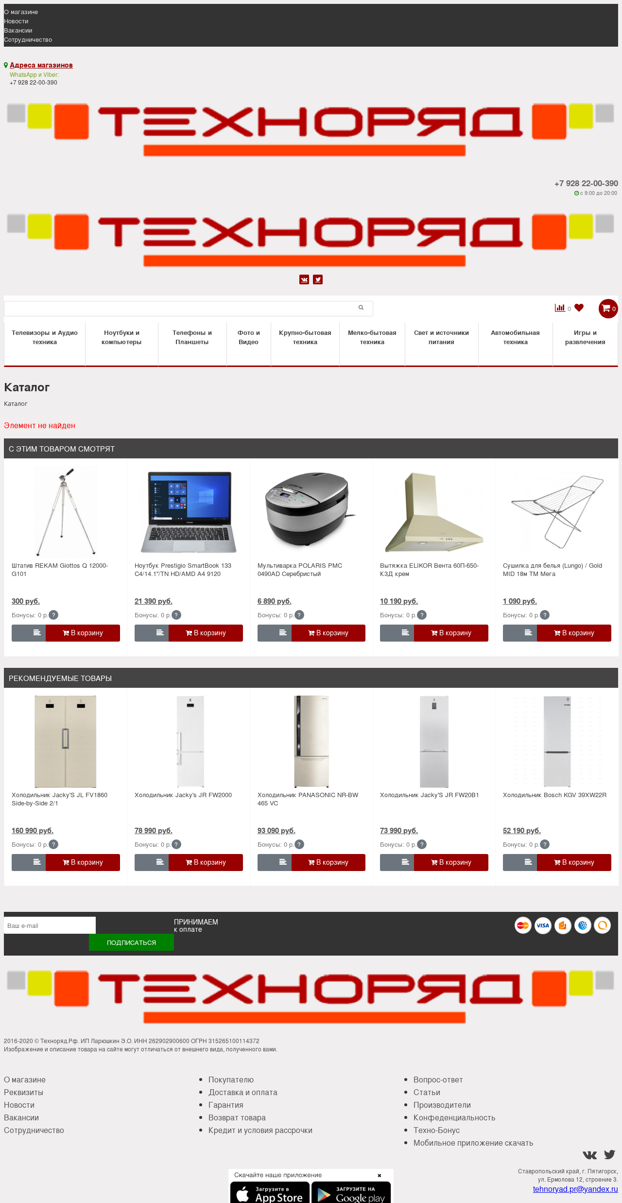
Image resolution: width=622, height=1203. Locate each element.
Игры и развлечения (585, 337)
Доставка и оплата (242, 1092)
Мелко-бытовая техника (372, 337)
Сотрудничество (28, 39)
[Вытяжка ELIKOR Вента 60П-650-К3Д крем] (434, 512)
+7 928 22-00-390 (586, 183)
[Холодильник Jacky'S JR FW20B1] (434, 742)
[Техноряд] (311, 234)
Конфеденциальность (455, 1117)
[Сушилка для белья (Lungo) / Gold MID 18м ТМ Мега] (557, 512)
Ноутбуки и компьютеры (122, 337)
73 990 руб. (399, 830)
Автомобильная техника (515, 337)
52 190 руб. (522, 830)
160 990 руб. (32, 830)
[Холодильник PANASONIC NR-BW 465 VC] (311, 742)
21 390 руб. (154, 600)
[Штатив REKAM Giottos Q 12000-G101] (66, 512)
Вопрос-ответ (438, 1079)
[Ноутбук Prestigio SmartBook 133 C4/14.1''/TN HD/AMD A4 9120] (188, 512)
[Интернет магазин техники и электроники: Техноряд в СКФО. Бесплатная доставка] (311, 124)
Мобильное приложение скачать (474, 1142)
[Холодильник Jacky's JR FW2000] (188, 742)
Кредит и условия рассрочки (260, 1129)
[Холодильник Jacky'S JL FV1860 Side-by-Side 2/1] (66, 742)
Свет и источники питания (441, 337)
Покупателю (231, 1079)
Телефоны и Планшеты (192, 337)
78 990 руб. (154, 830)
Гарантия (225, 1104)
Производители (442, 1104)
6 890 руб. (275, 600)
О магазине (21, 11)
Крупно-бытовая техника (305, 337)
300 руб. (26, 600)
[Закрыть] (376, 1181)
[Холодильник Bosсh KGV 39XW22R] (557, 742)
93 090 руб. (276, 830)
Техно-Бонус (437, 1129)
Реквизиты (23, 1092)
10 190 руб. (399, 600)
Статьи (427, 1092)
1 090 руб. (520, 600)
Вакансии (18, 30)
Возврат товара (237, 1117)
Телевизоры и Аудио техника (45, 337)
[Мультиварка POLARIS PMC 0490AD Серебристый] (311, 512)
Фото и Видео (249, 337)
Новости (16, 20)
